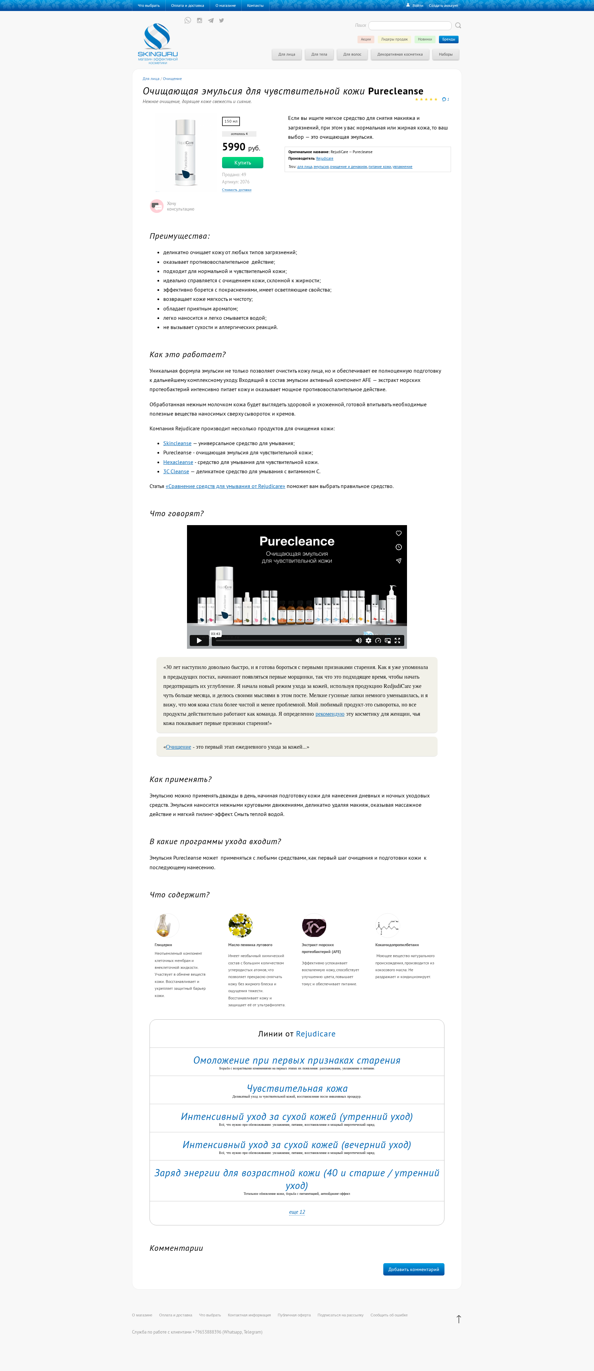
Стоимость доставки (236, 190)
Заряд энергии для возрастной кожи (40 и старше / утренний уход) (297, 1179)
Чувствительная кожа (297, 1088)
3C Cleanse (176, 471)
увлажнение (402, 166)
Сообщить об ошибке (389, 1315)
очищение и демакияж (348, 166)
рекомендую (330, 713)
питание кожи (379, 166)
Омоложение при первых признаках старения (297, 1060)
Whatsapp (233, 1332)
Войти (418, 5)
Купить (242, 162)
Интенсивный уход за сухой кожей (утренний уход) (297, 1116)
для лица (304, 166)
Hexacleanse (178, 461)
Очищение (178, 746)
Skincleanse (177, 443)
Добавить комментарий (413, 1269)
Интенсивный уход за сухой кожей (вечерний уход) (297, 1144)
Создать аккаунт (443, 5)
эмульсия (321, 166)
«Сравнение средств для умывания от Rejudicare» (225, 486)
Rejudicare (324, 158)
